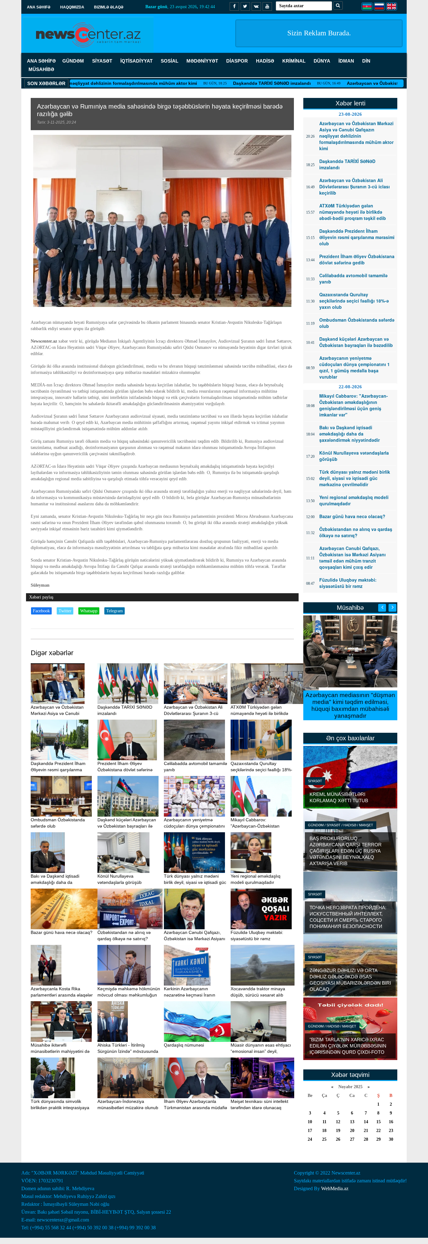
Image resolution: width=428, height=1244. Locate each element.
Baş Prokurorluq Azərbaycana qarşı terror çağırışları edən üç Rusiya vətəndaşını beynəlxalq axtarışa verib (346, 851)
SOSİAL (169, 61)
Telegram (114, 611)
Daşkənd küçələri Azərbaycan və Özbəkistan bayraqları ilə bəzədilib (126, 826)
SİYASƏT (102, 61)
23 (391, 1130)
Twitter (65, 611)
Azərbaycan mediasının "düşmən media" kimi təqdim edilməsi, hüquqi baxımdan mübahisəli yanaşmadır (350, 705)
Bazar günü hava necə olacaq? (61, 932)
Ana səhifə (38, 7)
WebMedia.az (334, 1188)
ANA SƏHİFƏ (41, 61)
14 (366, 1121)
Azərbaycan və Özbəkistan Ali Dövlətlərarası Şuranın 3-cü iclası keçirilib (193, 713)
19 (338, 1130)
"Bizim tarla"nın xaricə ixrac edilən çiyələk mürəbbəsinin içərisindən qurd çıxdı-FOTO (348, 1046)
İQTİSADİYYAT (136, 61)
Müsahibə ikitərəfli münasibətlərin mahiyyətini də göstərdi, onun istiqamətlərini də (62, 1051)
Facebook (41, 611)
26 (338, 1139)
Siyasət (315, 781)
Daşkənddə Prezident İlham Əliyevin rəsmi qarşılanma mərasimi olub (58, 769)
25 (324, 1139)
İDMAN (346, 61)
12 (338, 1121)
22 (378, 1130)
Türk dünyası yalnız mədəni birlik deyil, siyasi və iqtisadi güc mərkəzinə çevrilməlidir (195, 882)
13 (352, 1121)
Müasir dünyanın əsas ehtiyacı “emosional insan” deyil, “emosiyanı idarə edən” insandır (262, 1051)
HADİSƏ (265, 61)
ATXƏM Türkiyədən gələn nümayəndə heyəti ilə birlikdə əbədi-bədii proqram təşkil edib (261, 713)
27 (352, 1139)
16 (391, 1121)
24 (310, 1139)
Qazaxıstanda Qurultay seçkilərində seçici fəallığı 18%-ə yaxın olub (261, 769)
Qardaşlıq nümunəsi (184, 1045)
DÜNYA (322, 61)
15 (378, 1121)
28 (366, 1139)
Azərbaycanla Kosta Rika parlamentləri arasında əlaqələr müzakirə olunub (62, 995)
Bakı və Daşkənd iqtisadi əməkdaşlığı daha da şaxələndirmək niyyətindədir (58, 882)
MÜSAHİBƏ (41, 69)
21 (366, 1130)
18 (324, 1130)
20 (352, 1130)
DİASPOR (237, 61)
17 (310, 1130)
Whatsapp (88, 611)
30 (391, 1139)
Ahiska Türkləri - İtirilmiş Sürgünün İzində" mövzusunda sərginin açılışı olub (127, 1051)
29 (378, 1139)
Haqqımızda (72, 7)
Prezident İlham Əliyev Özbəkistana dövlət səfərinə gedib (125, 769)
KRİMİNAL (293, 61)
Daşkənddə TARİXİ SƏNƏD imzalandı (231, 83)
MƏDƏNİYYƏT (202, 61)
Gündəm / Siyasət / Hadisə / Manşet (340, 825)
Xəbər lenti (350, 103)
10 (310, 1121)
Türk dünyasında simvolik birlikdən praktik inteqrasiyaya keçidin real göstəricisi (60, 1107)
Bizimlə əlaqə (108, 7)
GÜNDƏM (73, 61)
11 (324, 1121)
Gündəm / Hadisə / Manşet (332, 1026)
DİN (366, 61)
